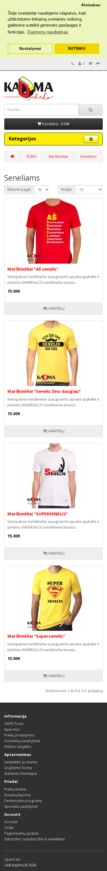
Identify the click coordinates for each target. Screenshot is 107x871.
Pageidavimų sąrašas (21, 833)
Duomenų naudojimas (22, 740)
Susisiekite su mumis (20, 762)
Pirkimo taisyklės (17, 746)
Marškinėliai (58, 156)
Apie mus (11, 729)
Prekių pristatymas (19, 735)
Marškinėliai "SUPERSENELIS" (37, 514)
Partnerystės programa (23, 800)
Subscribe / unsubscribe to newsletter (34, 839)
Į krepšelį (55, 308)
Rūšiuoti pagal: (19, 189)
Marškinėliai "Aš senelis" (32, 269)
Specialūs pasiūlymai (21, 806)
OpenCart (12, 859)
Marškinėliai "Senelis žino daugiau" (44, 391)
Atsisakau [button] (90, 5)
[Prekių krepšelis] (90, 63)
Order (9, 827)
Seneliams (88, 156)
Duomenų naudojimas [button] (47, 31)
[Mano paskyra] (81, 63)
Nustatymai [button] (30, 48)
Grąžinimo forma (18, 767)
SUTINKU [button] (77, 48)
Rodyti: (66, 189)
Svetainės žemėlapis (20, 773)
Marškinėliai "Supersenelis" (36, 636)
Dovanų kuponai (17, 795)
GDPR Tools (13, 723)
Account (10, 821)
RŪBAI (32, 156)
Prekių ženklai (15, 789)
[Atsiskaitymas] (98, 63)
